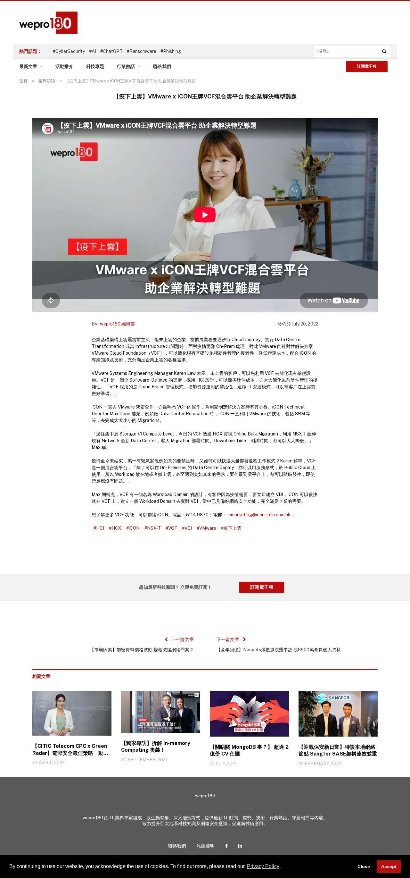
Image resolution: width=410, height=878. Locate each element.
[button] (284, 867)
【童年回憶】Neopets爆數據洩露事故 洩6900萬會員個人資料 (278, 649)
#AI (92, 51)
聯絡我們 (162, 66)
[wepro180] (45, 22)
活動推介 (64, 66)
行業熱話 (126, 66)
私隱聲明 (206, 845)
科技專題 (95, 66)
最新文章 (28, 66)
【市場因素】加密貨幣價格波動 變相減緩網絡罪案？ (142, 649)
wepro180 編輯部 (117, 323)
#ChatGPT (111, 51)
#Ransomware (141, 51)
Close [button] (363, 866)
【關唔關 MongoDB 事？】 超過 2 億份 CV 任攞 (249, 750)
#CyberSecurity (69, 51)
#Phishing (170, 51)
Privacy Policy (263, 866)
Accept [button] (389, 866)
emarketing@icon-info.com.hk (259, 514)
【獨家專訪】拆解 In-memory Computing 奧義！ (155, 746)
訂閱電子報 (367, 66)
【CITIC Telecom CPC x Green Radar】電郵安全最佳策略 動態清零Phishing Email (70, 750)
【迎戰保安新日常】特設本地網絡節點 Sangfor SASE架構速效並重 (338, 750)
